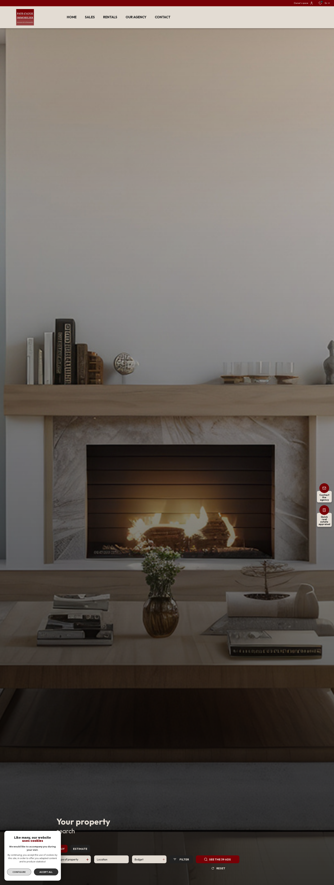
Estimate (80, 849)
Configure (19, 872)
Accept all (46, 872)
